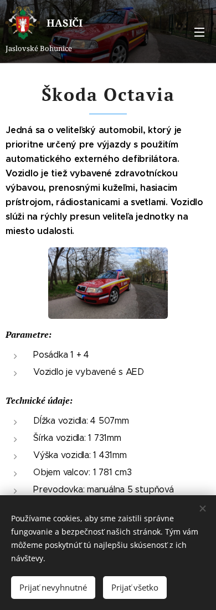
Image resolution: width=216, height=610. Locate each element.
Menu (199, 32)
